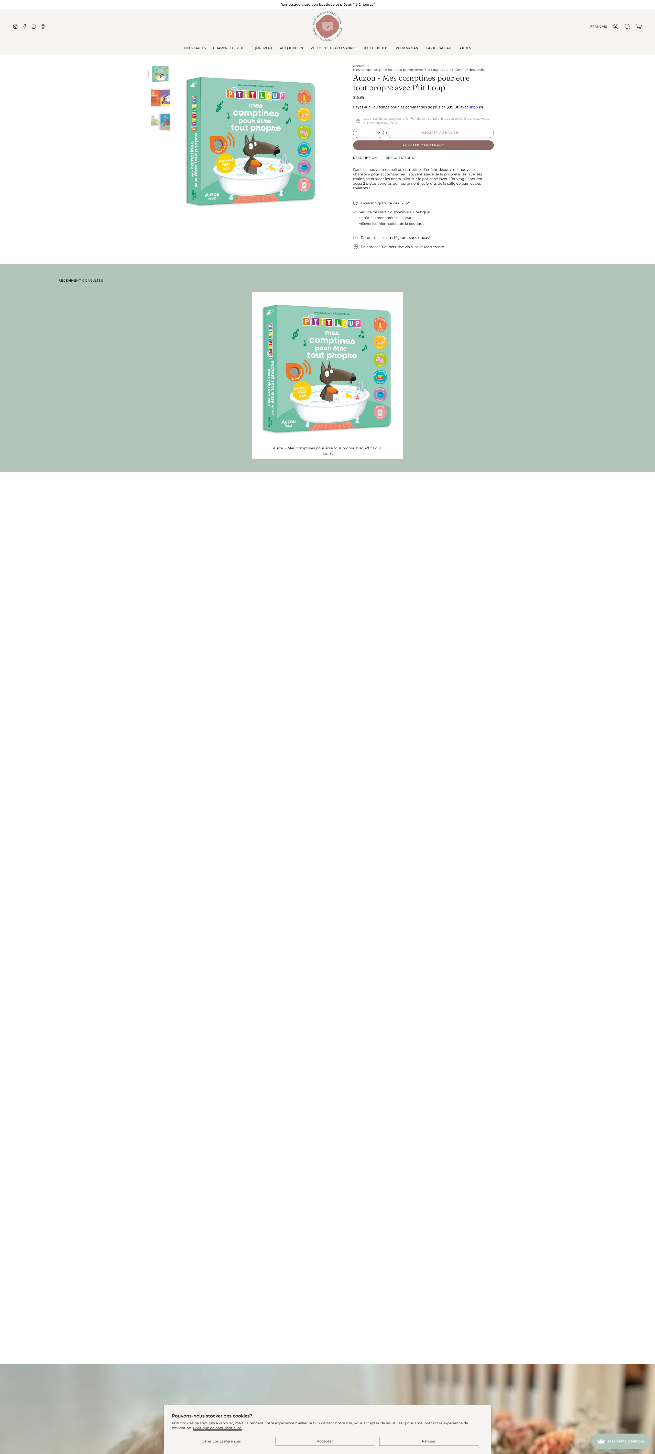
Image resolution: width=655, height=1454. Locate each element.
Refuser (428, 1441)
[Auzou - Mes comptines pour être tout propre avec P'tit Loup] (327, 367)
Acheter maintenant (423, 145)
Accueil (359, 66)
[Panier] (639, 26)
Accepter (325, 1441)
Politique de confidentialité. (217, 1428)
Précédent (175, 140)
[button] (228, 48)
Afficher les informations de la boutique (391, 224)
